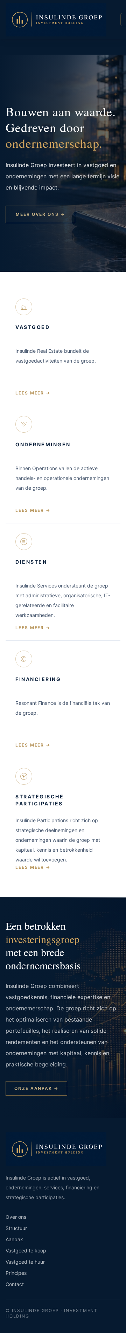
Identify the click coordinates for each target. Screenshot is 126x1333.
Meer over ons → (40, 214)
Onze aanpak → (36, 1088)
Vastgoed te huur (25, 1262)
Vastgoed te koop (26, 1250)
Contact (15, 1284)
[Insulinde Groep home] (56, 19)
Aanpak (14, 1239)
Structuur (16, 1228)
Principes (16, 1273)
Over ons (16, 1217)
